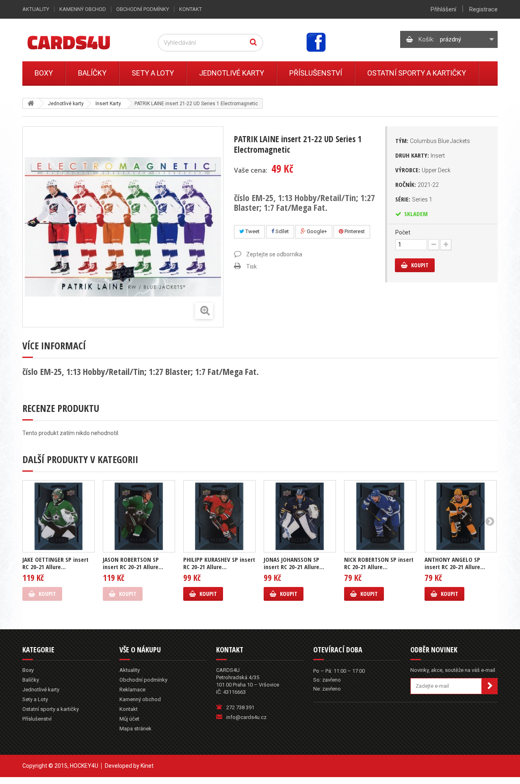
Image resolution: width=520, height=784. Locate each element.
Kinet (147, 765)
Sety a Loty (153, 73)
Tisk (251, 266)
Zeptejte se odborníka (274, 254)
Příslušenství (315, 73)
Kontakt (190, 9)
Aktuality (35, 9)
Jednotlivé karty (231, 73)
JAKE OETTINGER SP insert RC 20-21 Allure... (55, 563)
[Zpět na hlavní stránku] (31, 103)
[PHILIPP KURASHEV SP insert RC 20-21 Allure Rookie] (219, 516)
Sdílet (281, 231)
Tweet (252, 231)
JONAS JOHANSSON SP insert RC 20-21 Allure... (294, 563)
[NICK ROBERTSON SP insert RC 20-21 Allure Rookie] (380, 516)
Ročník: (417, 184)
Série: (413, 199)
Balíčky (92, 73)
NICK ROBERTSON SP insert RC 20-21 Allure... (379, 563)
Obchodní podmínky (142, 9)
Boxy (44, 73)
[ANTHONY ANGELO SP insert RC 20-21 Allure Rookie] (461, 516)
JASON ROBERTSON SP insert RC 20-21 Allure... (133, 563)
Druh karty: (420, 155)
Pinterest (354, 231)
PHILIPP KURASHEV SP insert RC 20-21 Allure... (219, 563)
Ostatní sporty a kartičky (416, 73)
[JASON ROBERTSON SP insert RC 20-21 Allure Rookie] (139, 516)
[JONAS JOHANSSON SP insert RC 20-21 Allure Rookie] (300, 516)
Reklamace (132, 690)
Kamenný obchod (82, 9)
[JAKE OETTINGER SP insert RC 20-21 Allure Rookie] (58, 516)
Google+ (316, 231)
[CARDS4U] (78, 42)
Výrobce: (423, 170)
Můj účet (129, 719)
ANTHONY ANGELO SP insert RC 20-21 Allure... (455, 563)
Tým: (432, 140)
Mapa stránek (135, 729)
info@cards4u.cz (246, 717)
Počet (402, 232)
